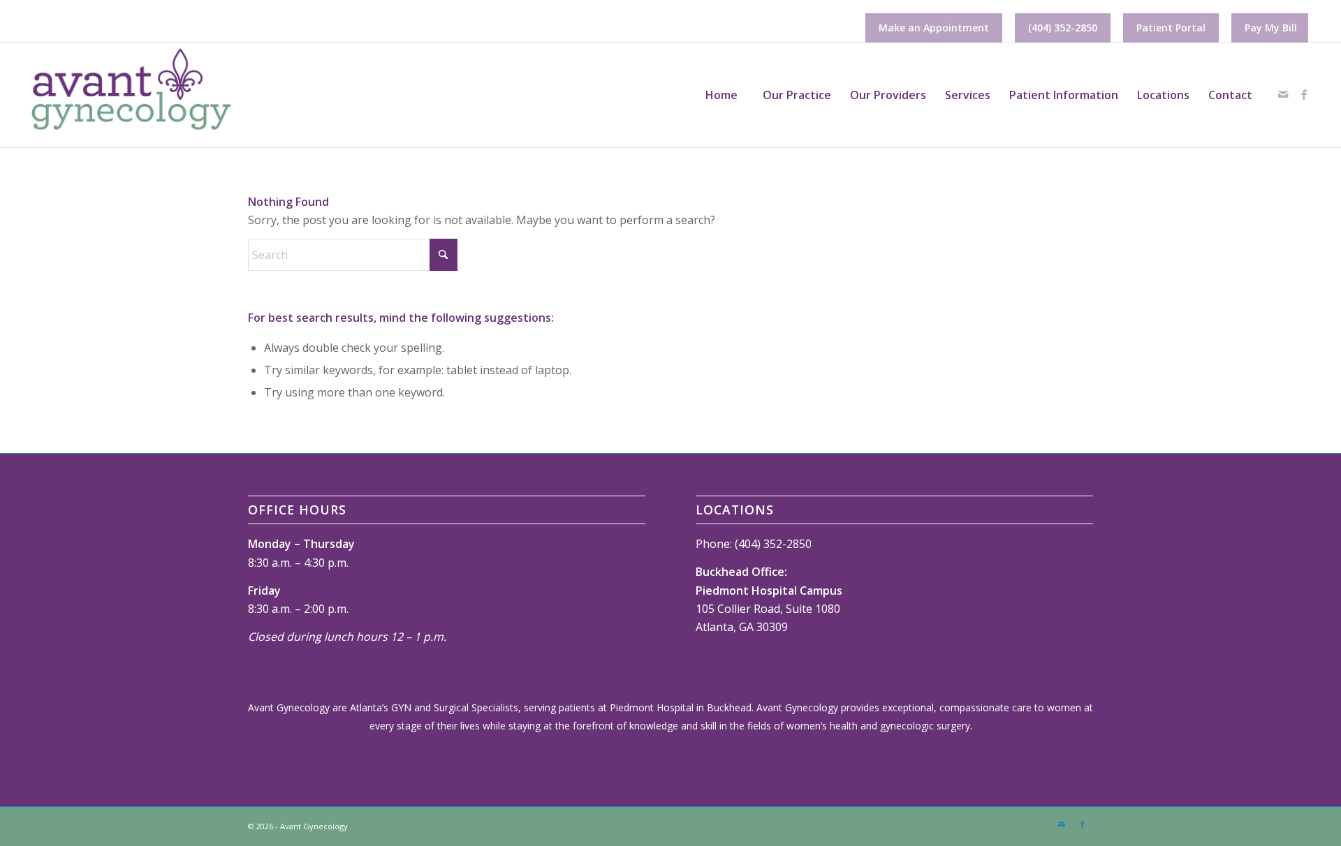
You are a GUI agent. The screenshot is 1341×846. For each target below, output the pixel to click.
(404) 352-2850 (1062, 27)
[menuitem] (933, 28)
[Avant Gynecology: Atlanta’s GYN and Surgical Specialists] (130, 95)
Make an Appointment (934, 27)
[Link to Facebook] (1304, 94)
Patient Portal (1171, 27)
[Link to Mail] (1283, 94)
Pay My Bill (1271, 27)
